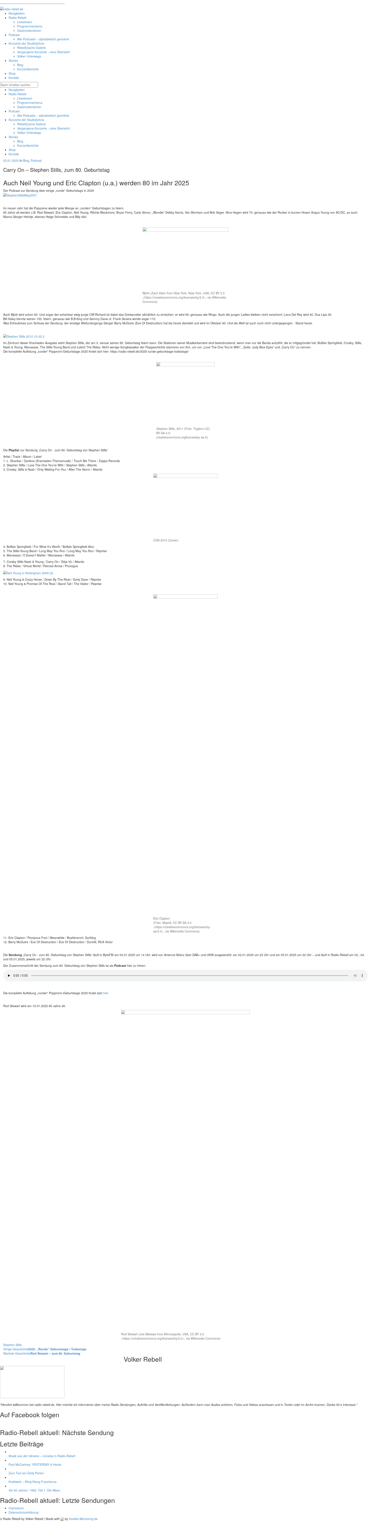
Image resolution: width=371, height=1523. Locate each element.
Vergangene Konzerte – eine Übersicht (43, 128)
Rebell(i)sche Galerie (31, 124)
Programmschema (29, 102)
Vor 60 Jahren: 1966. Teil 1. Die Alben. (35, 1490)
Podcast (14, 111)
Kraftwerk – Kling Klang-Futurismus (32, 1481)
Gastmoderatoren (29, 107)
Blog (20, 141)
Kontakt (14, 154)
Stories (13, 137)
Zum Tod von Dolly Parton (26, 1473)
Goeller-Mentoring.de (83, 1519)
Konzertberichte (28, 145)
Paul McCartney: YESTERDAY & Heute (35, 1464)
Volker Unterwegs (29, 132)
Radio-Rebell (17, 94)
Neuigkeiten (17, 90)
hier (105, 993)
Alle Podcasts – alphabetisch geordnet (43, 115)
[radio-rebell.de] (32, 1381)
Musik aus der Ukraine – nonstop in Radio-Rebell (42, 1456)
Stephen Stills (12, 1345)
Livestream (24, 98)
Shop (12, 150)
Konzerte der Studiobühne (26, 120)
